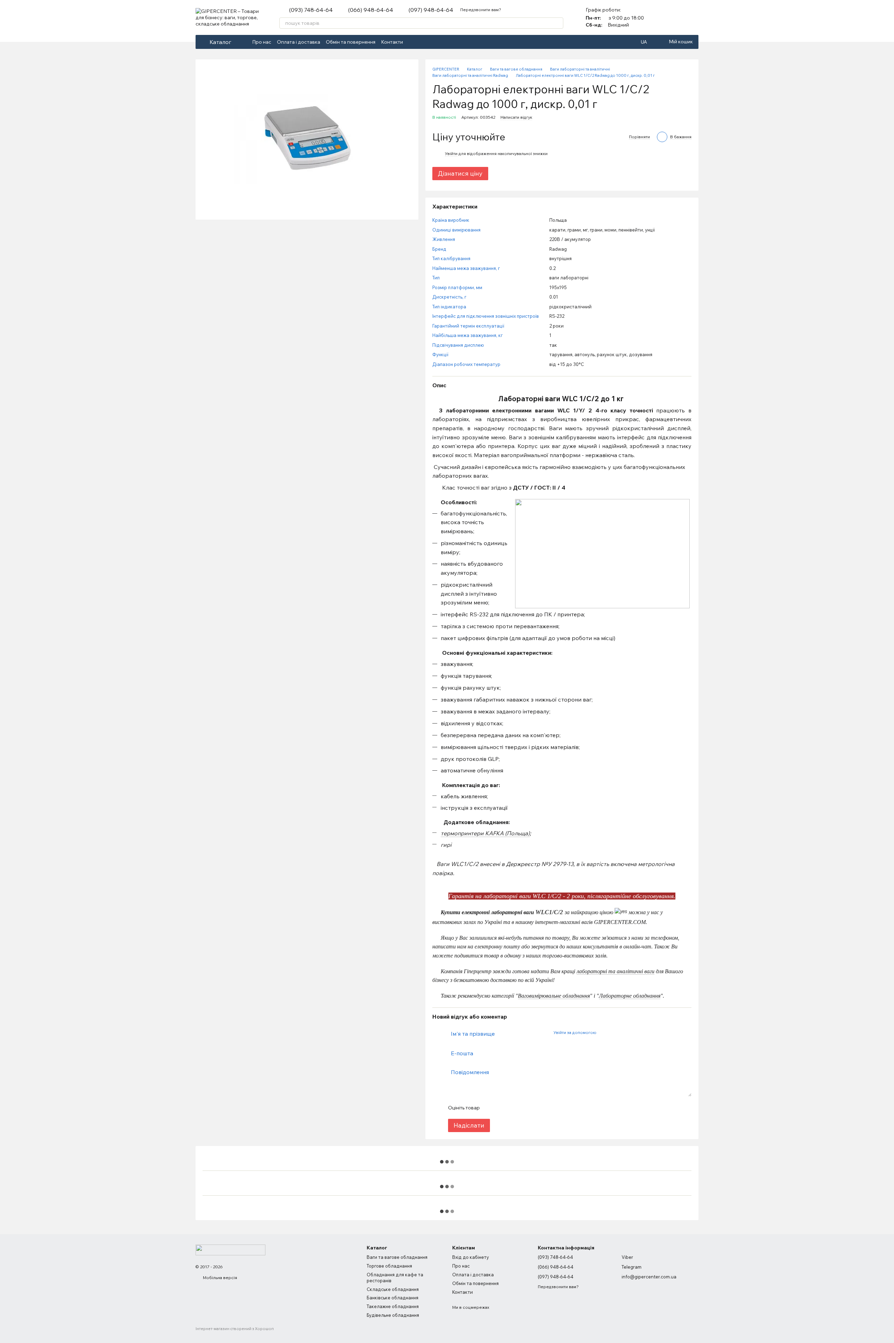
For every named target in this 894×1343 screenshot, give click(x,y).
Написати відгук (516, 117)
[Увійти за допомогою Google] (615, 1032)
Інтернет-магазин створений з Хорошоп (235, 1328)
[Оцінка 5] (535, 1107)
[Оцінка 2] (502, 1107)
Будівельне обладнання (393, 1315)
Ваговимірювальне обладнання (554, 996)
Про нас (261, 42)
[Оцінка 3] (513, 1107)
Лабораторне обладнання (629, 996)
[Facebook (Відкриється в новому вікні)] (413, 42)
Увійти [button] (451, 153)
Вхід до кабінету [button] (470, 1257)
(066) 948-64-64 (370, 10)
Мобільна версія (219, 1277)
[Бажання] (692, 17)
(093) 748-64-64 (311, 10)
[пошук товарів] (557, 23)
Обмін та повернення (350, 42)
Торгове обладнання (389, 1266)
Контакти (392, 42)
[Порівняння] (674, 17)
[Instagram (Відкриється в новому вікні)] (421, 42)
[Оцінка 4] (524, 1107)
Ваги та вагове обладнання (397, 1257)
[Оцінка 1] (491, 1107)
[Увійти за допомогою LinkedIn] (626, 1032)
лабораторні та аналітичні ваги (615, 971)
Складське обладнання (393, 1289)
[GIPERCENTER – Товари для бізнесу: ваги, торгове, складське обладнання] (230, 1249)
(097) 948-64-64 (431, 10)
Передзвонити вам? (480, 9)
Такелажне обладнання (393, 1306)
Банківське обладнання (392, 1297)
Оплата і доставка (298, 42)
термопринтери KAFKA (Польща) (485, 833)
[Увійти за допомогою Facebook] (604, 1032)
